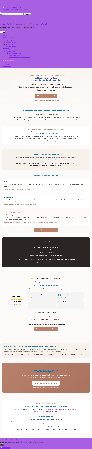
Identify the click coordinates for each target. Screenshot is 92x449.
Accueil (5, 35)
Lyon (45, 409)
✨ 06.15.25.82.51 (7, 62)
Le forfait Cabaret (11, 42)
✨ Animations (7, 39)
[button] (84, 300)
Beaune (36, 411)
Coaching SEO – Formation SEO (24, 440)
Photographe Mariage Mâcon (25, 439)
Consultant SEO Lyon (4, 440)
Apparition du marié (14, 55)
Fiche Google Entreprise (13, 440)
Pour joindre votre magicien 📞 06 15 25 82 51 (15, 9)
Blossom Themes (25, 442)
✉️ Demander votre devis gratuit (12, 7)
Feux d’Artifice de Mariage (13, 50)
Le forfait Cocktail (11, 41)
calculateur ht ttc (33, 440)
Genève (65, 409)
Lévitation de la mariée (15, 53)
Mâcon (49, 409)
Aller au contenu (4, 1)
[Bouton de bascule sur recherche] (0, 12)
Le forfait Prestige (11, 46)
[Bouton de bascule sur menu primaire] (0, 30)
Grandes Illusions (10, 51)
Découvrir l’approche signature (46, 230)
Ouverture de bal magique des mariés (19, 57)
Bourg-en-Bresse (57, 409)
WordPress (41, 442)
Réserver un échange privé (46, 96)
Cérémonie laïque (8, 37)
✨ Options (6, 48)
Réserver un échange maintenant (46, 329)
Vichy (69, 409)
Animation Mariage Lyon (4, 439)
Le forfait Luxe (10, 44)
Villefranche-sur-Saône (51, 411)
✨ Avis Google (7, 64)
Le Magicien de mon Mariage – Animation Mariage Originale (23, 24)
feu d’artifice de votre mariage (58, 439)
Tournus (42, 411)
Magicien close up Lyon (14, 439)
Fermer (3, 32)
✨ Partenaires (7, 66)
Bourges (74, 409)
